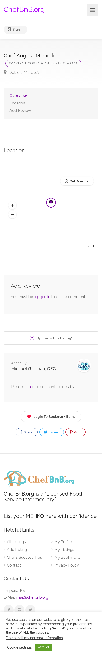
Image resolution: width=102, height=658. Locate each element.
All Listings (16, 542)
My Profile (63, 542)
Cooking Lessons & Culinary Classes (43, 63)
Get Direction (79, 181)
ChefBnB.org (24, 9)
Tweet (53, 432)
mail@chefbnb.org (32, 597)
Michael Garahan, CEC (33, 368)
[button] (12, 205)
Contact (14, 565)
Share (28, 432)
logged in (42, 296)
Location (17, 103)
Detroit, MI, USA (23, 72)
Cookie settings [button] (19, 647)
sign (28, 387)
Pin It (77, 432)
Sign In (18, 29)
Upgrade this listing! (53, 338)
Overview (18, 96)
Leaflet (89, 246)
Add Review (20, 110)
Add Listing (17, 549)
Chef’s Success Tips (24, 557)
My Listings (64, 549)
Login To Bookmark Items (54, 417)
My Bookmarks (67, 557)
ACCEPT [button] (43, 647)
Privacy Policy (66, 565)
